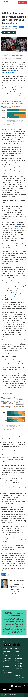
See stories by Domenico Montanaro (17, 592)
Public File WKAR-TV (19, 663)
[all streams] (26, 695)
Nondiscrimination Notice (19, 659)
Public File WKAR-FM (19, 665)
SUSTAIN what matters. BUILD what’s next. (14, 614)
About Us (5, 653)
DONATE (23, 2)
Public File (17, 661)
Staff (4, 657)
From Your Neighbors (8, 674)
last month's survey (15, 226)
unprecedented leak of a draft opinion (12, 92)
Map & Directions (7, 658)
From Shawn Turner (7, 672)
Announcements (7, 670)
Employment (6, 660)
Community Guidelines (17, 654)
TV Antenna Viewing (19, 677)
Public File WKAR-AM (19, 666)
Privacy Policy (18, 657)
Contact (5, 655)
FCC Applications (19, 668)
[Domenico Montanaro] (4, 583)
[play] (2, 695)
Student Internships (7, 661)
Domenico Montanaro (11, 26)
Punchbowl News (16, 297)
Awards (5, 669)
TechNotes (17, 675)
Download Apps (18, 678)
